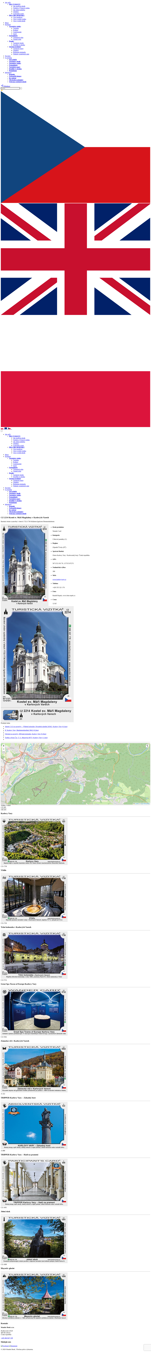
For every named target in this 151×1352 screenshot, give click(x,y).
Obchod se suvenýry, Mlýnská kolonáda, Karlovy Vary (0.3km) (25, 734)
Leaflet (137, 803)
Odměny (16, 12)
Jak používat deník (19, 6)
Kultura (15, 30)
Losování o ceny (18, 13)
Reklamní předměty (19, 52)
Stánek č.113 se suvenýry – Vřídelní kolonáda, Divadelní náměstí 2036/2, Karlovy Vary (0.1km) (36, 726)
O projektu (8, 58)
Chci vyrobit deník (19, 21)
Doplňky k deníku (19, 45)
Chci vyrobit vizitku (19, 19)
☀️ (2, 90)
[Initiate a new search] (147, 745)
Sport (15, 34)
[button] (3, 746)
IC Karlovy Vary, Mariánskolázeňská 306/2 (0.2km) (22, 730)
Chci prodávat (17, 17)
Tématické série (18, 37)
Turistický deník (18, 43)
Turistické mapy (18, 48)
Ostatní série (17, 39)
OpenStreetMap (145, 803)
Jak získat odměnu (19, 10)
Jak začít (7, 2)
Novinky (8, 56)
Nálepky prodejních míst (21, 54)
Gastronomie (17, 32)
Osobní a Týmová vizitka (21, 8)
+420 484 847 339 (7, 1338)
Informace (8, 72)
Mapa (7, 23)
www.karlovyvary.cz (59, 579)
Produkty (8, 24)
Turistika (16, 28)
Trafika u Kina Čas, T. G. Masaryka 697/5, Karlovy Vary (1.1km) (26, 738)
